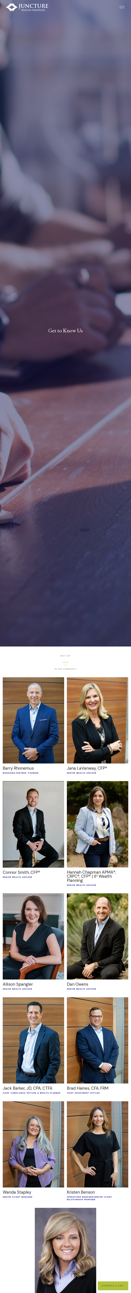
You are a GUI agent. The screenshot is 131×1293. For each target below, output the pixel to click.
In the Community (65, 669)
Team (66, 662)
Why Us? (65, 656)
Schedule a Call (113, 1285)
